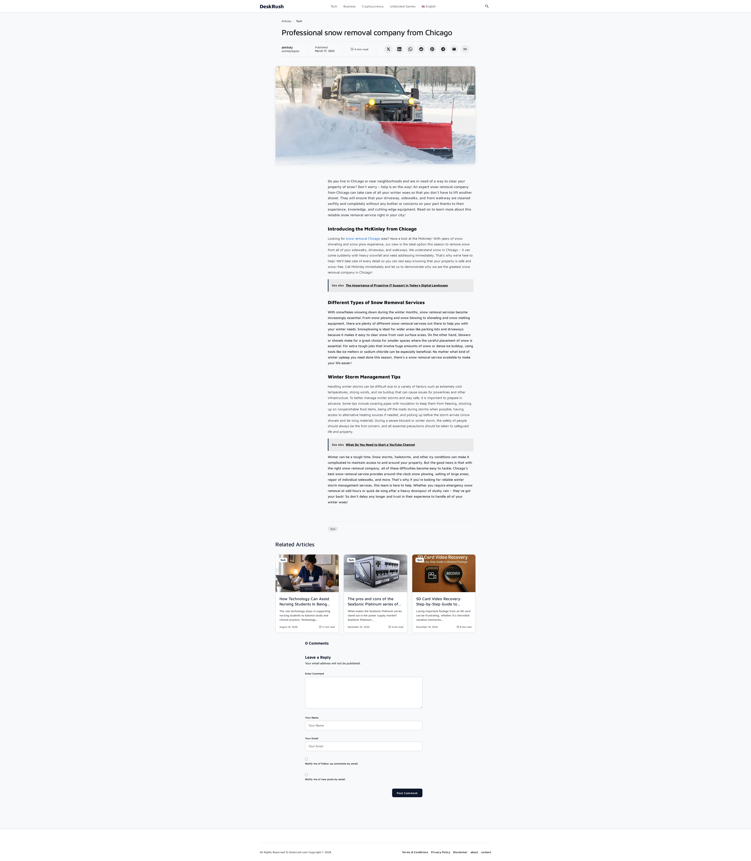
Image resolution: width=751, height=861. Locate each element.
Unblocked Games (402, 6)
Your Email (311, 738)
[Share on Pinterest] (432, 49)
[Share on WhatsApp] (410, 49)
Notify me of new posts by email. (325, 779)
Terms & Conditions (415, 852)
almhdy (287, 47)
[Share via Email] (454, 49)
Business (349, 6)
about (474, 852)
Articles (286, 21)
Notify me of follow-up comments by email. (331, 763)
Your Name (311, 717)
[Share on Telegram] (443, 49)
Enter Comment (314, 673)
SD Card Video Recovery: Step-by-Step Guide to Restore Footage (439, 604)
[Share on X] (388, 49)
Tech (334, 6)
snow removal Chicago (363, 238)
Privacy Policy (440, 852)
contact (486, 852)
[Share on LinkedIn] (399, 49)
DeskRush (272, 6)
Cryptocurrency (373, 6)
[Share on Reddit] (421, 49)
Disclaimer (460, 852)
